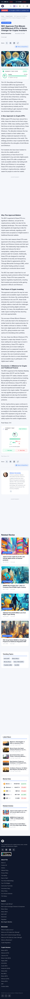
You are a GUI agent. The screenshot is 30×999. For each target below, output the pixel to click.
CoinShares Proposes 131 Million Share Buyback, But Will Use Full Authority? (18, 769)
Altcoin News (4, 911)
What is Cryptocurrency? (7, 929)
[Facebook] (10, 43)
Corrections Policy (5, 888)
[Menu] (27, 6)
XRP (2, 983)
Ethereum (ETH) (5, 953)
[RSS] (13, 849)
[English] (14, 6)
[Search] (10, 6)
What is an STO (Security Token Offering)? (11, 937)
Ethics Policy (4, 891)
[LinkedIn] (10, 849)
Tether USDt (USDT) (18, 661)
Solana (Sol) (4, 971)
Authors (3, 867)
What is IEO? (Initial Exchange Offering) (11, 934)
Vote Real (9, 450)
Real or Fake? (4, 878)
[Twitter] (6, 43)
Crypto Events (9, 16)
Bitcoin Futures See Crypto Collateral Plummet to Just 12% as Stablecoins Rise (18, 750)
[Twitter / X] (11, 491)
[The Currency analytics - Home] (2, 6)
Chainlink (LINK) (8, 665)
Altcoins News (7, 661)
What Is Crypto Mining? (7, 904)
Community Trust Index (7, 885)
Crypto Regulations (6, 942)
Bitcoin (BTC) (4, 950)
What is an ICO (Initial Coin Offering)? (10, 932)
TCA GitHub (4, 875)
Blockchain (4, 916)
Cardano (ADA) (5, 986)
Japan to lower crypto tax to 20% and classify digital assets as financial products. (14, 558)
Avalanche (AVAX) (5, 968)
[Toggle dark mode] (23, 6)
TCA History (4, 896)
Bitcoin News (15, 658)
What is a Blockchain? (6, 940)
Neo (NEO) (3, 973)
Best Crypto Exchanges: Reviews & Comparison (13, 906)
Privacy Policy (4, 873)
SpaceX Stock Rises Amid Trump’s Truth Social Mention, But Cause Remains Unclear (17, 756)
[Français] (17, 6)
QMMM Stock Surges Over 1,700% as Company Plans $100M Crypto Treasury (17, 819)
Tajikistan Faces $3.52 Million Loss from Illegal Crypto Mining (18, 824)
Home (2, 16)
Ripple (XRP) (4, 960)
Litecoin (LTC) (4, 955)
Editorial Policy (4, 870)
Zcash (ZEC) (4, 965)
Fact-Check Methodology (7, 880)
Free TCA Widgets (5, 883)
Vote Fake (22, 450)
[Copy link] (17, 43)
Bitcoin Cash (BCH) (6, 958)
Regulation (3, 919)
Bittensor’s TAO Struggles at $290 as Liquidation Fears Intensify (17, 743)
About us (3, 862)
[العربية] (20, 6)
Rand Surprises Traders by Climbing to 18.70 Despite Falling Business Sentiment (18, 763)
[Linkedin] (14, 43)
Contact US (4, 865)
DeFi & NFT (6, 658)
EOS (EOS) (4, 963)
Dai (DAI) (17, 665)
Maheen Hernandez (15, 473)
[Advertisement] (15, 194)
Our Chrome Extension (6, 893)
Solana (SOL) (4, 981)
